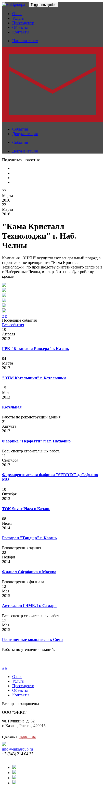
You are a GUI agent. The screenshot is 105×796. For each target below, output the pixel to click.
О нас (17, 13)
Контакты (20, 32)
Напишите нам (25, 41)
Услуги (18, 18)
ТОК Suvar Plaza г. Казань (26, 509)
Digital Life (27, 737)
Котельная (12, 407)
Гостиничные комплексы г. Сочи (32, 639)
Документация (25, 134)
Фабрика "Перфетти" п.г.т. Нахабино (36, 441)
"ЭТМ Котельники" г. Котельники (34, 378)
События (20, 129)
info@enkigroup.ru (17, 749)
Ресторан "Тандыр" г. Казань (29, 538)
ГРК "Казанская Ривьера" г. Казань (35, 348)
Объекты (20, 27)
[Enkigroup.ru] (15, 4)
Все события (13, 325)
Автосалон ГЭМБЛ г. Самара (29, 605)
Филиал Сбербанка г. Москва (29, 572)
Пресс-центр (23, 23)
